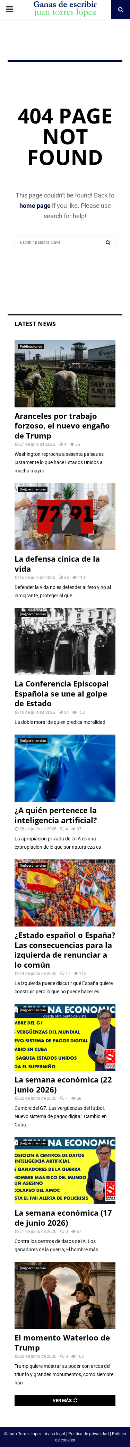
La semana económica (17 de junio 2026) (63, 1217)
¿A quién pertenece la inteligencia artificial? (56, 815)
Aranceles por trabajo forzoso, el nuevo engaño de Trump (62, 426)
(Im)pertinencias (33, 489)
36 (66, 577)
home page (35, 205)
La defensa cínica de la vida (57, 563)
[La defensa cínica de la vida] (65, 516)
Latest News (35, 324)
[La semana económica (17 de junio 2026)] (65, 1170)
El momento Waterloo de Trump (62, 1342)
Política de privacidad (88, 1433)
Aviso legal (55, 1433)
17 (68, 973)
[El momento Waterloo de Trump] (65, 1295)
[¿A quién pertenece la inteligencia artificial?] (65, 768)
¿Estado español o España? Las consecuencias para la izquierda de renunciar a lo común (65, 950)
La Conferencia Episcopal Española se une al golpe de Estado (62, 693)
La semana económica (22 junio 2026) (63, 1084)
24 (66, 712)
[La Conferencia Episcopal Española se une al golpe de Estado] (65, 641)
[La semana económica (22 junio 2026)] (65, 1037)
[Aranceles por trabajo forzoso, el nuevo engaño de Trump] (65, 373)
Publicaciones (31, 346)
